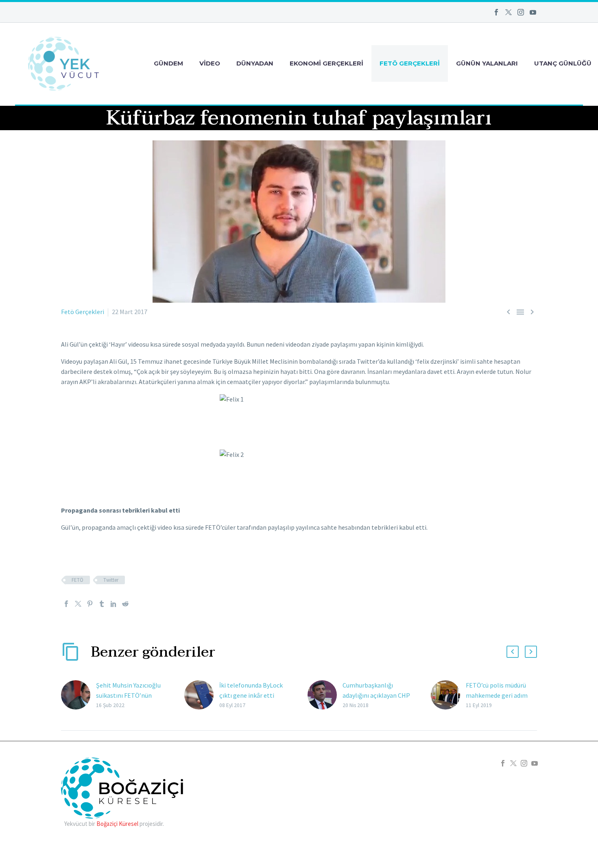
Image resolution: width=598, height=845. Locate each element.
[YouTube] (533, 12)
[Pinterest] (90, 603)
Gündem (168, 63)
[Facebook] (496, 12)
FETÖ (77, 579)
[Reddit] (125, 603)
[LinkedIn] (113, 603)
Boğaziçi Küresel (117, 824)
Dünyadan (254, 63)
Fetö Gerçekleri (410, 63)
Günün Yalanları (487, 63)
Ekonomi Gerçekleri (326, 63)
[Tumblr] (101, 603)
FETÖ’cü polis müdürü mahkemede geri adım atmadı (497, 695)
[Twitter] (508, 12)
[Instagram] (521, 12)
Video (209, 63)
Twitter (110, 579)
